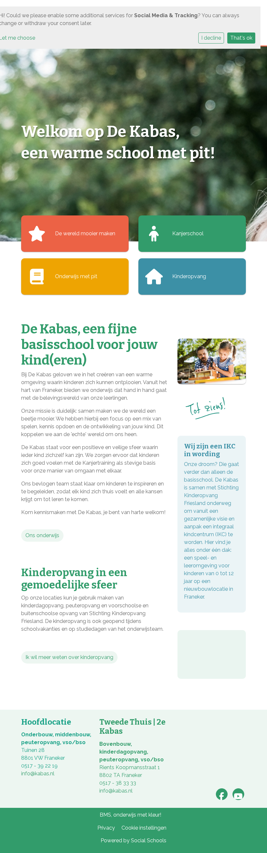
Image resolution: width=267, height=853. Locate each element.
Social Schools (148, 840)
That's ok (241, 38)
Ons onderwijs (42, 535)
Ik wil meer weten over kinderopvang (69, 657)
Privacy (106, 828)
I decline (211, 38)
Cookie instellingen (143, 828)
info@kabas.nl (37, 773)
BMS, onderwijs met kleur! (130, 815)
